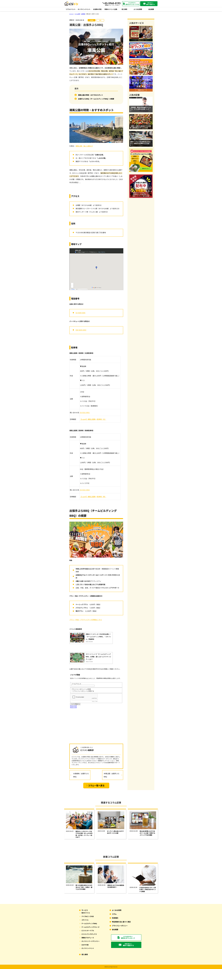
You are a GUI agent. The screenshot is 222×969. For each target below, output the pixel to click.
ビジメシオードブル (88, 931)
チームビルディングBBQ (89, 923)
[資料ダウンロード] (141, 160)
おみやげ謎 (85, 945)
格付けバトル (86, 913)
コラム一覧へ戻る (96, 785)
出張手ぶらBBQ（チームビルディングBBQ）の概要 (96, 99)
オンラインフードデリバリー (91, 941)
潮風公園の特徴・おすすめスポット (90, 95)
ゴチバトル (85, 920)
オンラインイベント (88, 948)
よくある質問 (138, 9)
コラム (114, 914)
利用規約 (115, 918)
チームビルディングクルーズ (90, 927)
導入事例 (124, 9)
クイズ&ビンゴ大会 (88, 916)
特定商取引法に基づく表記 (121, 922)
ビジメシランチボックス (89, 934)
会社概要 (151, 9)
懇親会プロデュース (88, 938)
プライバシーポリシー (120, 926)
